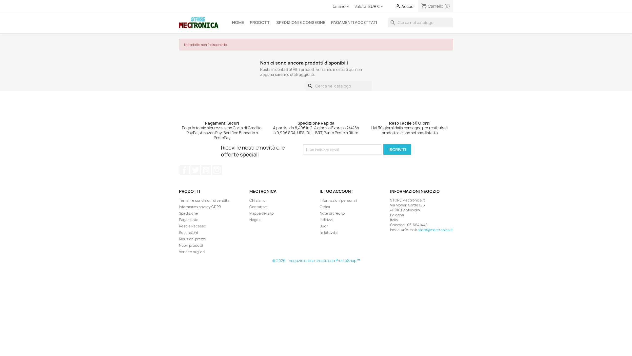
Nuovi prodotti (191, 245)
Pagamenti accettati (354, 22)
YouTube (206, 170)
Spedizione (188, 213)
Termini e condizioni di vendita (204, 200)
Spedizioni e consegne (300, 22)
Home (238, 22)
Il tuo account (336, 191)
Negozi (255, 219)
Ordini (325, 206)
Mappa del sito (261, 213)
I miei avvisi (328, 232)
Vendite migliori (192, 251)
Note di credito (332, 213)
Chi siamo (257, 200)
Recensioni (188, 232)
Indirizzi (326, 219)
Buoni (324, 226)
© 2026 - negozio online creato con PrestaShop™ (316, 260)
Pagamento (188, 219)
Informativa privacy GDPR (200, 206)
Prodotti (260, 22)
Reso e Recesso (192, 226)
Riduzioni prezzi (192, 239)
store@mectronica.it (435, 229)
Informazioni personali (338, 200)
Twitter (195, 170)
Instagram (217, 170)
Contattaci (258, 206)
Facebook (184, 170)
